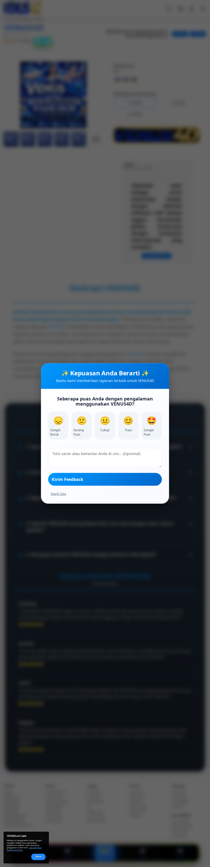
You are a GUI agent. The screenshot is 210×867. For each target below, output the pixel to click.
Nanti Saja (58, 493)
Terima (38, 856)
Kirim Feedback (67, 479)
